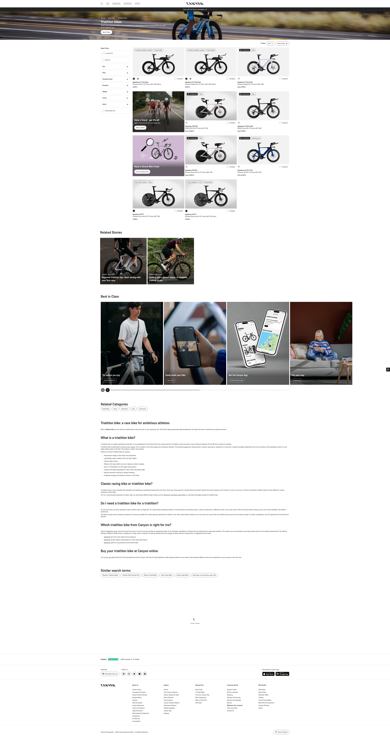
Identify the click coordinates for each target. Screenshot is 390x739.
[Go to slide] (244, 390)
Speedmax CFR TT (138, 214)
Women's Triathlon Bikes (110, 575)
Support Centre (232, 689)
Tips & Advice (168, 700)
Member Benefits (169, 708)
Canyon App (167, 711)
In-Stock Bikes (200, 692)
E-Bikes (260, 697)
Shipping (230, 695)
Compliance (136, 716)
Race (115, 409)
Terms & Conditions (138, 708)
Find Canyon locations (171, 692)
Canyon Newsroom (138, 705)
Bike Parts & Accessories (266, 703)
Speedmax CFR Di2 (191, 170)
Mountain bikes (263, 695)
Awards (134, 700)
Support (137, 4)
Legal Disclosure (137, 711)
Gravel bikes (262, 692)
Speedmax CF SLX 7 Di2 (245, 170)
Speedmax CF (108, 537)
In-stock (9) (109, 53)
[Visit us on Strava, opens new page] (140, 674)
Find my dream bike (142, 172)
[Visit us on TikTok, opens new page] (145, 674)
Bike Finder (199, 689)
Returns (229, 703)
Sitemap (166, 713)
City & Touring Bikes (264, 700)
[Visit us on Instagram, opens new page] (129, 674)
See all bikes (106, 32)
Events (166, 689)
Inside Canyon (136, 689)
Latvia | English (282, 732)
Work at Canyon (137, 703)
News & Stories (169, 697)
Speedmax (110, 531)
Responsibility (136, 697)
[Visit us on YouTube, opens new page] (134, 674)
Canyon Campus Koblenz (171, 703)
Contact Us (230, 711)
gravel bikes (181, 495)
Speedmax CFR (108, 543)
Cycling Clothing (263, 705)
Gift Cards (198, 703)
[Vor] (108, 390)
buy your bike (110, 557)
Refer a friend (140, 128)
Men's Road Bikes (166, 575)
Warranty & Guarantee (234, 700)
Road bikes (261, 689)
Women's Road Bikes (150, 575)
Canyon (103, 18)
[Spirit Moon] (138, 79)
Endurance (124, 409)
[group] (195, 347)
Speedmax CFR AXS (191, 126)
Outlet (260, 708)
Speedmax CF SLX (109, 540)
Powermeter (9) (110, 111)
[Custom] (239, 79)
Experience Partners (170, 705)
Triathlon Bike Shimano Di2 (130, 575)
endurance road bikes (170, 495)
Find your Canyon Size (202, 695)
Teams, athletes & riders (171, 695)
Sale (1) (107, 60)
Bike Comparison (200, 697)
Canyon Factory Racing (139, 695)
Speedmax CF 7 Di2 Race (140, 82)
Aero (133, 409)
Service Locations (232, 692)
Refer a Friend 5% (201, 700)
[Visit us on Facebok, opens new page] (124, 674)
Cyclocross (142, 409)
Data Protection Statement (140, 713)
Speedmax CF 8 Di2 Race (193, 82)
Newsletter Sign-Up (111, 674)
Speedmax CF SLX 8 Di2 (245, 82)
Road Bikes (111, 18)
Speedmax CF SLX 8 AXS (245, 126)
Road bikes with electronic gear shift (204, 575)
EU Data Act (136, 719)
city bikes (198, 495)
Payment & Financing (233, 697)
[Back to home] (195, 3)
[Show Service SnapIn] (388, 369)
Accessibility (136, 721)
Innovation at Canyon (139, 692)
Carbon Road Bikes (182, 575)
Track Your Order (232, 708)
